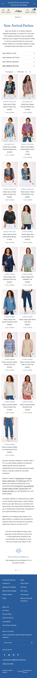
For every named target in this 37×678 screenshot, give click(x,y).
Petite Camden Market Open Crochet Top (27, 363)
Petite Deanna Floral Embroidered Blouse (9, 235)
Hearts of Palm (13, 488)
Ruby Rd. (20, 486)
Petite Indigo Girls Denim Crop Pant (27, 321)
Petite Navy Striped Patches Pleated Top (9, 148)
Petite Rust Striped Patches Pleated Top (27, 105)
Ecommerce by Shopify (27, 671)
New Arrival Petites (10, 66)
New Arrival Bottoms (10, 58)
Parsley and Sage (8, 491)
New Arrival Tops (9, 53)
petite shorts (20, 478)
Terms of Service (7, 618)
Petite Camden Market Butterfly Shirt (27, 406)
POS (19, 671)
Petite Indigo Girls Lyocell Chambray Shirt (9, 321)
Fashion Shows (7, 594)
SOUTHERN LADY (27, 101)
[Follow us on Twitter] (9, 655)
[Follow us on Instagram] (13, 655)
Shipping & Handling (9, 587)
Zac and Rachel (28, 486)
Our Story (5, 610)
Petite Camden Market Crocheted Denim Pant (9, 448)
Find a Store (25, 583)
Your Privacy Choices (9, 625)
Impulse (4, 488)
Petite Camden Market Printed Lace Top (9, 363)
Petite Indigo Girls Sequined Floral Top (9, 278)
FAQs (4, 598)
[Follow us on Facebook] (4, 655)
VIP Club (23, 587)
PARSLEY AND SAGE (9, 101)
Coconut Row (23, 488)
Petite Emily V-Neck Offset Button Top (27, 193)
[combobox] (27, 11)
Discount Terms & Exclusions (26, 599)
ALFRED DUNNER (27, 231)
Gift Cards (24, 591)
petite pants (11, 481)
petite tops (22, 481)
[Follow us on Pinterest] (18, 655)
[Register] (31, 642)
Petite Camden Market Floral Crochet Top (9, 406)
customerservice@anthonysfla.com (14, 660)
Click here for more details (19, 5)
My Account (25, 594)
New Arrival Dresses (10, 62)
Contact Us (6, 583)
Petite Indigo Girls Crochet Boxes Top (27, 235)
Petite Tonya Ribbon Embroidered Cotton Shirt (27, 149)
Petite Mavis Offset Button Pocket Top (9, 193)
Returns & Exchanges (9, 591)
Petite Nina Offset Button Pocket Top (9, 105)
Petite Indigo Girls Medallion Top (27, 278)
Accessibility (6, 621)
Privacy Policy (7, 614)
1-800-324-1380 (7, 664)
